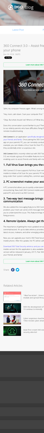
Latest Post (18, 29)
